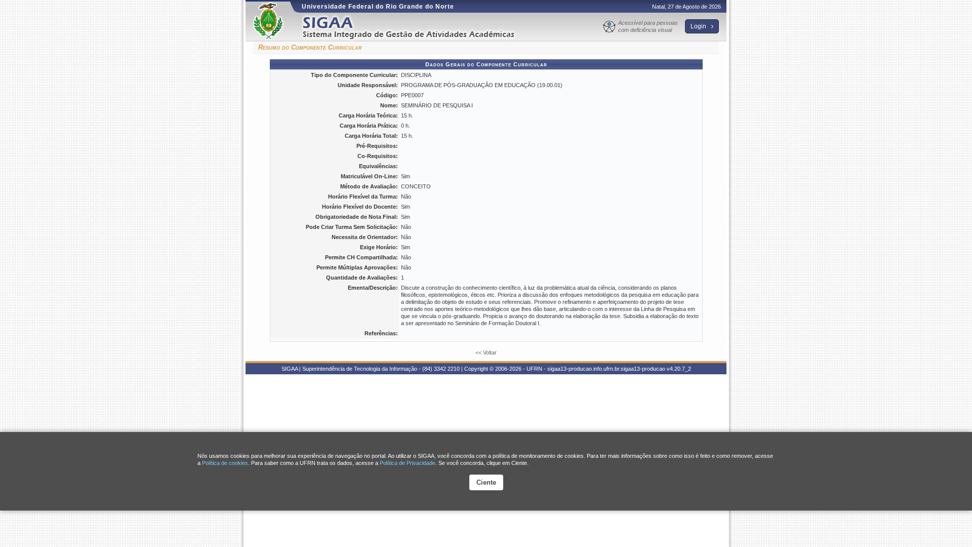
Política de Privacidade (407, 463)
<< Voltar (486, 352)
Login (699, 26)
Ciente (486, 482)
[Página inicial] (416, 27)
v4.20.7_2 (679, 369)
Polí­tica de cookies (225, 463)
